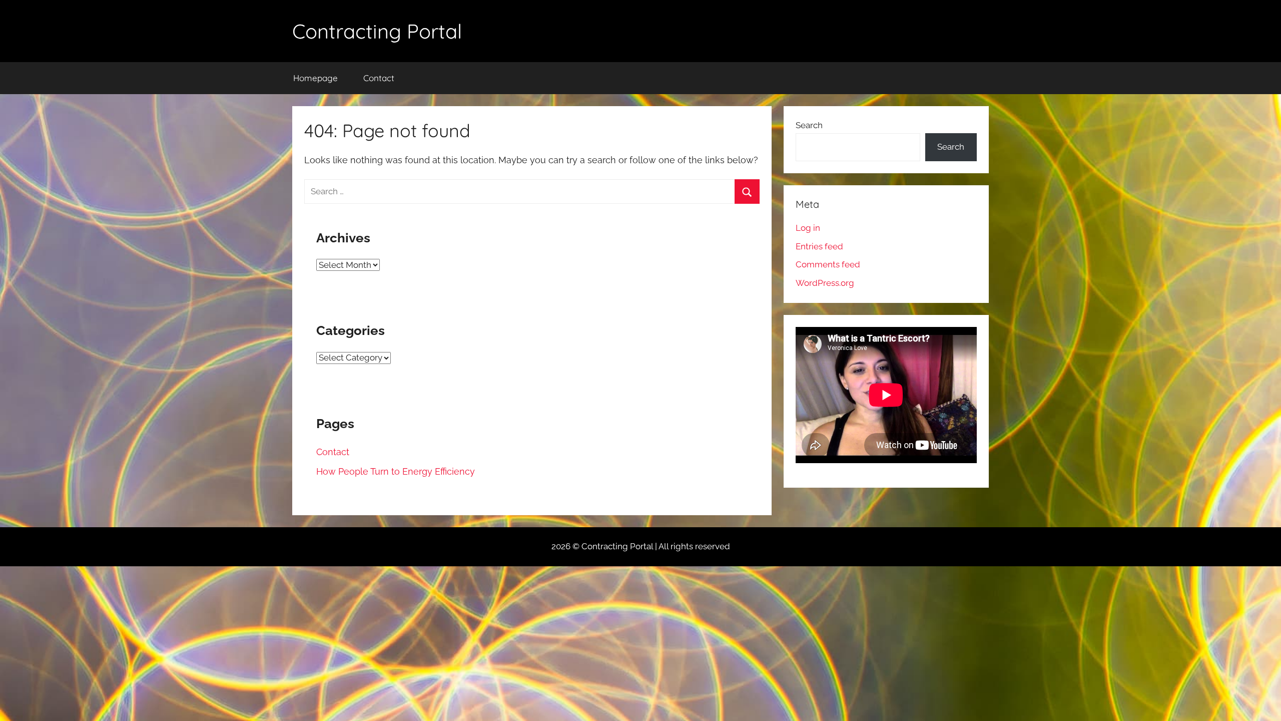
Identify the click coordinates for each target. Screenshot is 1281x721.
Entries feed (819, 246)
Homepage (315, 78)
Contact (378, 78)
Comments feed (828, 264)
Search (809, 125)
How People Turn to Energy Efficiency (395, 471)
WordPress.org (825, 283)
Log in (808, 228)
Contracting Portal (377, 31)
